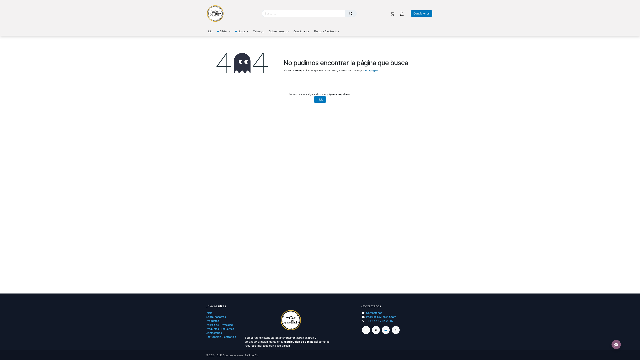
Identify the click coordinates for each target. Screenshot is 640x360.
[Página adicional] (396, 330)
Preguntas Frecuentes (220, 328)
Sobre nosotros (216, 316)
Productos (212, 320)
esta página (371, 70)
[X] (376, 330)
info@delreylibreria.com (381, 316)
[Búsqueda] (351, 13)
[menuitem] (210, 31)
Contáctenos (422, 13)
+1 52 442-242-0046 (379, 320)
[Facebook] (366, 330)
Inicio (320, 99)
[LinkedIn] (386, 330)
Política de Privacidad (219, 324)
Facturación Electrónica (221, 336)
